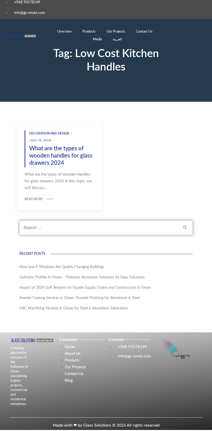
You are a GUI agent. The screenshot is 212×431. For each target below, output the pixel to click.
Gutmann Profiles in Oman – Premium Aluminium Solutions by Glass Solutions (82, 277)
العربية (117, 39)
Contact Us (144, 31)
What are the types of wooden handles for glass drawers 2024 (61, 156)
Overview (64, 31)
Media (97, 39)
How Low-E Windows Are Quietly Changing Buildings (61, 267)
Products (89, 31)
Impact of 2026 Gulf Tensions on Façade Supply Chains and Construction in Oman (85, 287)
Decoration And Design (49, 133)
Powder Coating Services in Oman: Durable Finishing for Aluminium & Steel (79, 298)
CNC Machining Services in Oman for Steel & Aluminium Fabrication (73, 308)
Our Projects (116, 31)
